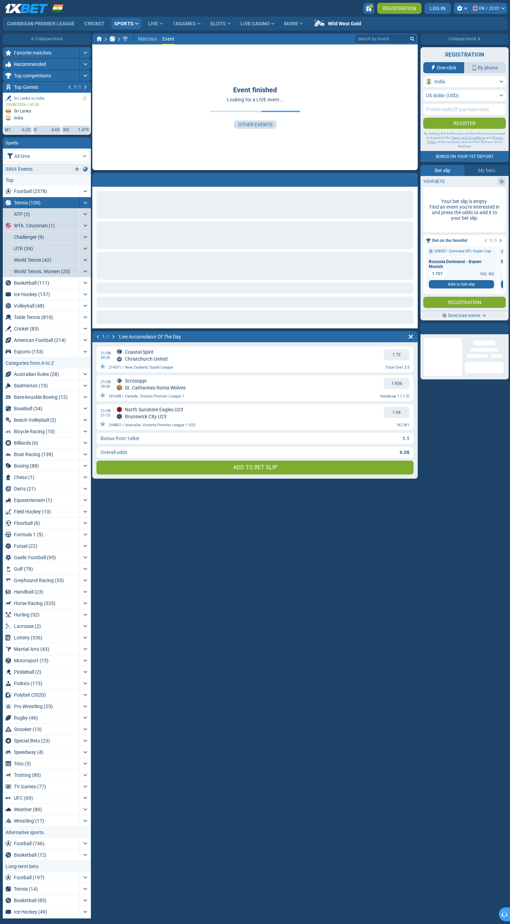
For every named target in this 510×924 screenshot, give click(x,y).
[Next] (85, 87)
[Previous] (70, 87)
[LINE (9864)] (99, 38)
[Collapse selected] (77, 169)
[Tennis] (112, 38)
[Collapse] (85, 202)
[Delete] (411, 178)
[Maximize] (85, 52)
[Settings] (462, 8)
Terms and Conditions (468, 138)
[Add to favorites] (84, 98)
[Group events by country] (85, 169)
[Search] (412, 39)
